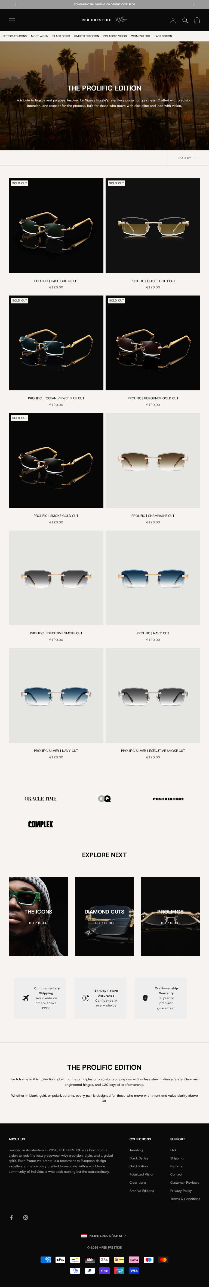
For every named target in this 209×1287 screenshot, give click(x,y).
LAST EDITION (163, 36)
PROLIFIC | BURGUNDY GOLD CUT (153, 398)
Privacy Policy (181, 1191)
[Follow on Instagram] (25, 1217)
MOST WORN (39, 36)
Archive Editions (142, 1191)
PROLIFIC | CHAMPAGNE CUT (152, 516)
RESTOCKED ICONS (15, 36)
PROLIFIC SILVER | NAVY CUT (56, 751)
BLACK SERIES (61, 36)
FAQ (173, 1150)
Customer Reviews (184, 1182)
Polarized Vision (142, 1174)
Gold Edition (139, 1166)
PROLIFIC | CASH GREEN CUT (56, 281)
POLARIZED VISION (115, 36)
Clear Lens (138, 1182)
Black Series (139, 1158)
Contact (176, 1174)
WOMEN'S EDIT (140, 36)
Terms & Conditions (185, 1199)
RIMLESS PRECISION (86, 36)
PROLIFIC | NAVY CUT (153, 633)
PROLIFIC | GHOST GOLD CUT (153, 281)
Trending (136, 1150)
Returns (176, 1166)
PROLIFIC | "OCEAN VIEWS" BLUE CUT (56, 398)
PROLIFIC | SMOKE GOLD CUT (56, 516)
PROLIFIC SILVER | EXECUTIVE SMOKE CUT (153, 751)
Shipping (176, 1158)
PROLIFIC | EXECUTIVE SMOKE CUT (56, 633)
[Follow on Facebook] (11, 1217)
